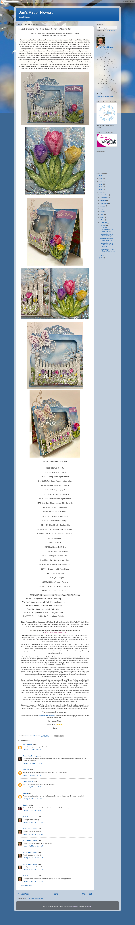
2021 (101, 187)
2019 (101, 192)
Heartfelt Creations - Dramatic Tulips (107, 235)
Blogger (89, 906)
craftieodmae (27, 744)
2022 (101, 184)
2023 (101, 181)
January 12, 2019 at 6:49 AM (32, 810)
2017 (101, 258)
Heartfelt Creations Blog (47, 716)
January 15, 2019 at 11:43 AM (33, 834)
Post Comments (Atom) (35, 898)
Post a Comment (26, 885)
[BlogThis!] (57, 736)
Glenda (25, 793)
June (102, 211)
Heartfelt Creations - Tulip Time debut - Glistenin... (107, 244)
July (102, 209)
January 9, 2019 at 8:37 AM (32, 749)
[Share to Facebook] (61, 736)
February (104, 222)
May (102, 214)
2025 (101, 178)
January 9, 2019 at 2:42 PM (32, 775)
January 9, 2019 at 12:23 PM (32, 763)
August (103, 206)
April (102, 217)
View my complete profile (105, 96)
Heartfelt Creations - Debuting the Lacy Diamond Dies (107, 229)
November (104, 197)
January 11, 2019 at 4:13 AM (32, 799)
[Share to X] (59, 736)
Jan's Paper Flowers (36, 12)
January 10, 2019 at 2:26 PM (32, 787)
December (104, 195)
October (103, 200)
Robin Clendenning (30, 756)
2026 (101, 176)
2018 (101, 255)
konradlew (74, 906)
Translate (112, 30)
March (103, 220)
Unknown (26, 770)
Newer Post (23, 894)
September (104, 203)
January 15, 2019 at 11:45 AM (33, 881)
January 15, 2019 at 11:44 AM (33, 846)
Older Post (87, 894)
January (103, 225)
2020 (101, 190)
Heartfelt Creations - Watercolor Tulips (107, 239)
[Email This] (55, 736)
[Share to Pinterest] (63, 736)
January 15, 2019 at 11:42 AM (33, 822)
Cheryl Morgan (28, 781)
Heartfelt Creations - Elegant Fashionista (107, 250)
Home (55, 894)
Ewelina (25, 805)
